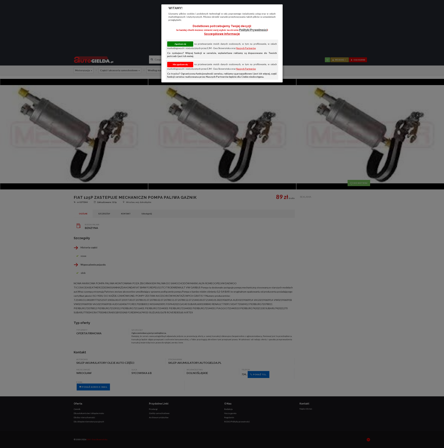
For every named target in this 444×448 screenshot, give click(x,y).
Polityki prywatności (253, 30)
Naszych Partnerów (246, 48)
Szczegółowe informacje (222, 34)
